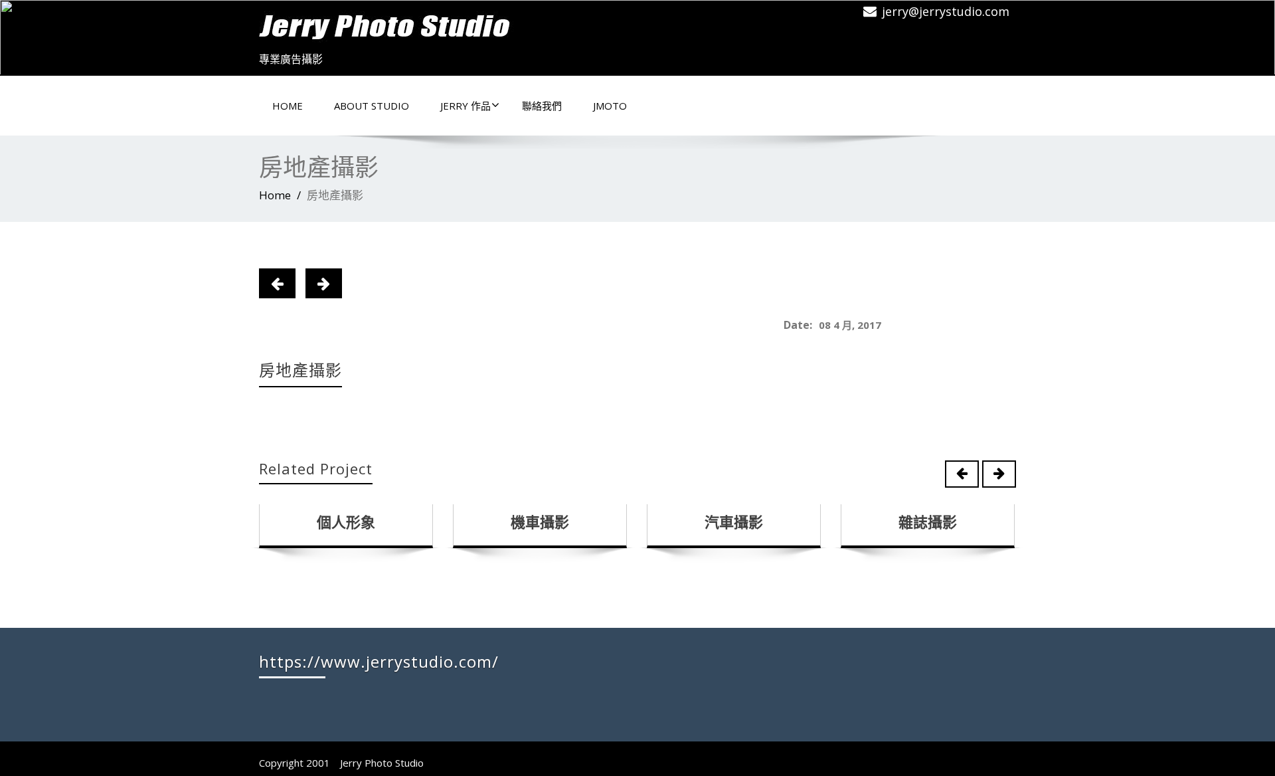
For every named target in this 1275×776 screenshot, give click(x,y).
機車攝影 (540, 522)
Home (287, 105)
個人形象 (346, 522)
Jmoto (610, 105)
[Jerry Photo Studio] (392, 23)
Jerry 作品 (465, 105)
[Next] (323, 283)
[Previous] (277, 283)
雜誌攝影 (927, 522)
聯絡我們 (542, 105)
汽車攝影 (734, 522)
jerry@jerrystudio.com (945, 11)
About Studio (371, 105)
